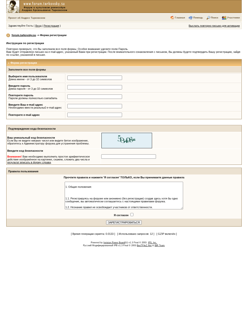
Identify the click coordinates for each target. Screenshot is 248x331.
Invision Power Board (114, 242)
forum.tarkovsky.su (24, 35)
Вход (38, 25)
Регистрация (51, 25)
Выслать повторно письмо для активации (214, 25)
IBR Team (160, 245)
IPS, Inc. (152, 242)
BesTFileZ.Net (144, 245)
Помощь (198, 17)
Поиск (214, 17)
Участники (233, 17)
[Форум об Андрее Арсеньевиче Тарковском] (38, 6)
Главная (180, 17)
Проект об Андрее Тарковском (26, 17)
